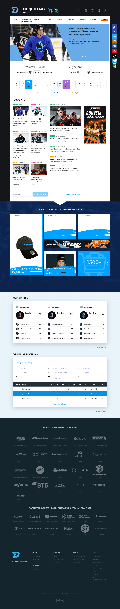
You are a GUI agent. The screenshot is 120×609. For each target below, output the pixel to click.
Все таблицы (101, 412)
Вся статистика (100, 348)
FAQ (94, 572)
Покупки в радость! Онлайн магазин (60, 209)
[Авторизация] (92, 10)
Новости (82, 20)
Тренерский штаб (58, 559)
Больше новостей (73, 194)
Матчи (48, 20)
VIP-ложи (35, 559)
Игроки (54, 556)
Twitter (114, 36)
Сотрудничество (98, 562)
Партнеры (96, 559)
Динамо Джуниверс (56, 10)
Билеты (15, 20)
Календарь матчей (79, 556)
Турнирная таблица (79, 559)
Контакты (96, 575)
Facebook (114, 26)
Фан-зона (93, 20)
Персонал (55, 562)
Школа (95, 565)
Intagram (114, 41)
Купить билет (36, 556)
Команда (37, 20)
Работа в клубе (98, 568)
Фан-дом (35, 569)
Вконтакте (114, 46)
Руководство (97, 556)
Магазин (71, 20)
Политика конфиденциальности (99, 579)
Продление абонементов (26, 20)
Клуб (60, 20)
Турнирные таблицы (24, 354)
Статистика (19, 298)
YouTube (114, 51)
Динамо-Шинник (50, 10)
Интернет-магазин (19, 561)
